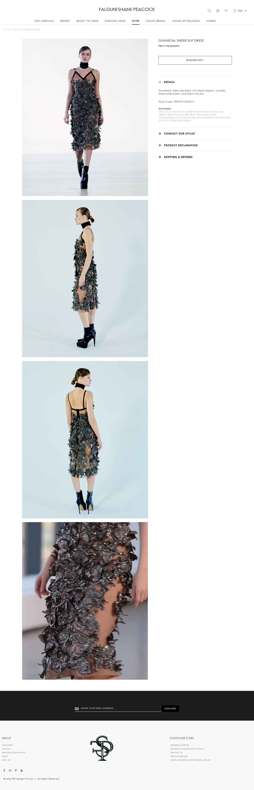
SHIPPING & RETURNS (178, 156)
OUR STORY (7, 745)
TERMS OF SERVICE (179, 756)
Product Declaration (181, 145)
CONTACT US (177, 752)
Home (6, 29)
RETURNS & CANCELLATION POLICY (187, 749)
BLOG (5, 756)
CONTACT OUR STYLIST (179, 133)
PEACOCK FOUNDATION (13, 752)
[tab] (195, 82)
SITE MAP (6, 760)
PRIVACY (6, 749)
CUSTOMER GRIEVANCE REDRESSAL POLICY (191, 760)
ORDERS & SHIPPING (180, 745)
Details (169, 82)
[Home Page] (102, 748)
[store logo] (127, 9)
